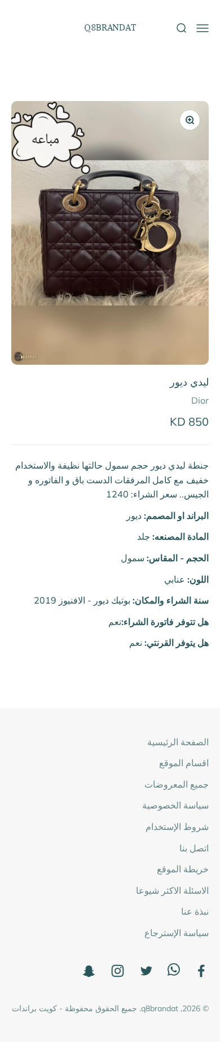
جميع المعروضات (176, 784)
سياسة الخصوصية (175, 805)
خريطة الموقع (183, 869)
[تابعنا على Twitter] (146, 970)
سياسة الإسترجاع (176, 932)
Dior (200, 400)
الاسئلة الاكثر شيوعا (172, 890)
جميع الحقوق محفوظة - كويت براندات (74, 1008)
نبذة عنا (195, 911)
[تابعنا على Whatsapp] (174, 972)
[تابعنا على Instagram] (117, 970)
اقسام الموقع (184, 762)
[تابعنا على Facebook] (201, 970)
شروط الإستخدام (177, 826)
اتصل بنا (194, 848)
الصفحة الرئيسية (178, 742)
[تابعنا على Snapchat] (88, 970)
